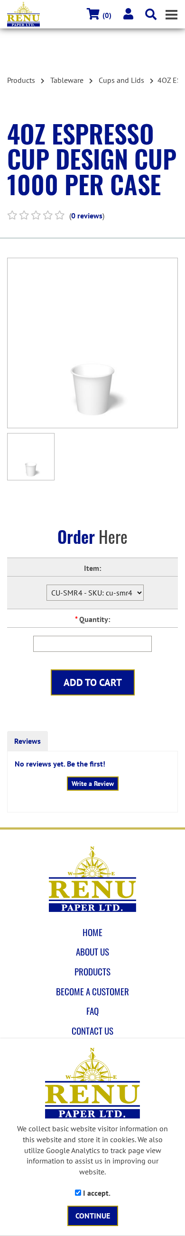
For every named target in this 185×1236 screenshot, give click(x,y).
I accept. (96, 1193)
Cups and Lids (121, 80)
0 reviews (86, 215)
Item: (92, 568)
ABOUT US (92, 952)
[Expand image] (92, 343)
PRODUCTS (92, 971)
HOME (92, 932)
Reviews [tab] (27, 741)
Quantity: (92, 619)
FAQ (92, 1011)
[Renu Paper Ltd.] (92, 879)
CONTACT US (92, 1031)
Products (21, 80)
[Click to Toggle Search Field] (151, 14)
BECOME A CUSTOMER (92, 991)
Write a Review (93, 783)
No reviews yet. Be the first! (60, 763)
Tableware (66, 80)
